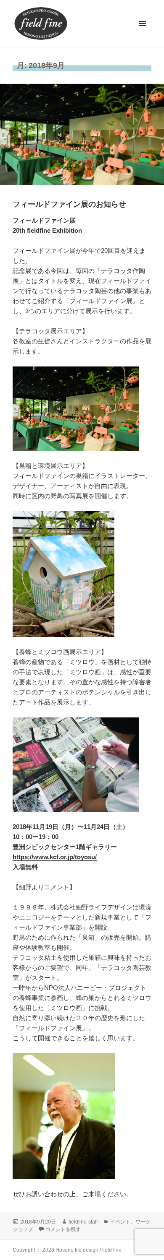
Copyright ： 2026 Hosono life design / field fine (67, 1250)
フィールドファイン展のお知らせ (69, 204)
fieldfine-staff (83, 1222)
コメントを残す (63, 1229)
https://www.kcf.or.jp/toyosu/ (55, 856)
